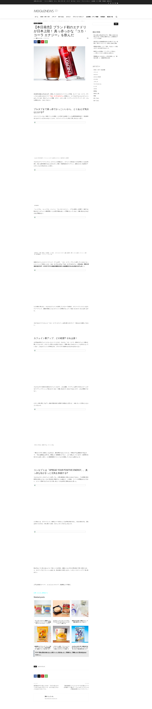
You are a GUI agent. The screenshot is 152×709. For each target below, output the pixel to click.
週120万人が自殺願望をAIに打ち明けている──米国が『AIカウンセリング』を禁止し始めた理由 (106, 42)
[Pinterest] (42, 41)
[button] (116, 17)
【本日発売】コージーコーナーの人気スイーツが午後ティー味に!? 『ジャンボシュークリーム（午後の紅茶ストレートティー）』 (76, 687)
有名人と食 (96, 93)
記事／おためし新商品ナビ (41, 593)
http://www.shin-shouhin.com (51, 698)
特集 (95, 96)
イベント (96, 72)
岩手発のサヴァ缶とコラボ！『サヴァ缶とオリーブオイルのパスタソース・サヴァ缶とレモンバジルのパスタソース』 (46, 687)
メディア (96, 81)
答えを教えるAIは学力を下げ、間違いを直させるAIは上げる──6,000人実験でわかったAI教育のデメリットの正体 (106, 36)
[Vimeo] (115, 3)
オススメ (96, 74)
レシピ (95, 86)
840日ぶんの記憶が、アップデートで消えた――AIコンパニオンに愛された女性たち (104, 52)
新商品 (39, 21)
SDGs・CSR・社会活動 (99, 70)
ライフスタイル (97, 84)
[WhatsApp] (46, 41)
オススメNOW (97, 77)
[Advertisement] (88, 10)
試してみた (96, 98)
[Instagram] (111, 3)
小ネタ (95, 88)
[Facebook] (108, 3)
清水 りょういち (39, 38)
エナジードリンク (41, 666)
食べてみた (40, 23)
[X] (113, 3)
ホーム (35, 21)
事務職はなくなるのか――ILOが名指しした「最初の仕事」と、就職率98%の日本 (105, 57)
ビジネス (96, 79)
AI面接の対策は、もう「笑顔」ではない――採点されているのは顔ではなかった (106, 47)
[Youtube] (117, 3)
